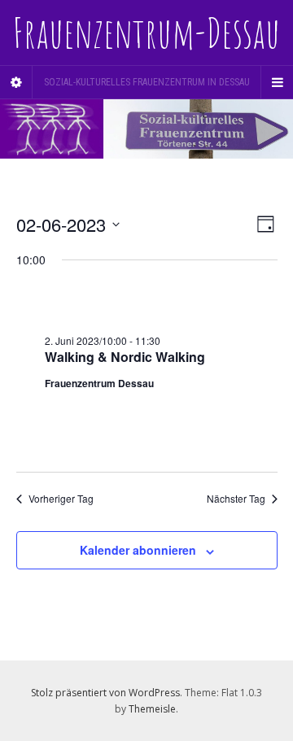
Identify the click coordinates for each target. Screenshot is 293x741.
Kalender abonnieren (138, 550)
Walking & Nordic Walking (125, 356)
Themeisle (152, 709)
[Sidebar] (16, 82)
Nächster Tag (236, 498)
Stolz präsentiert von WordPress (105, 693)
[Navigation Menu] (276, 82)
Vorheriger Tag (61, 498)
